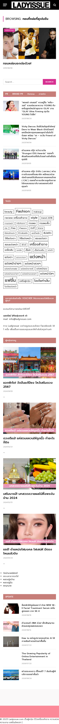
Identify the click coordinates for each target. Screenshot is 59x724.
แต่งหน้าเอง (41, 268)
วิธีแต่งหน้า (25, 238)
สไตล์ (23, 244)
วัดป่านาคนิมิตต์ (10, 573)
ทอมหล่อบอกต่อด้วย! (17, 63)
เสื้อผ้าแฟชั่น (39, 250)
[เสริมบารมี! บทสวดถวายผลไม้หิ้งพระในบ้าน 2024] (29, 473)
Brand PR (17, 94)
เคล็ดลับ (9, 250)
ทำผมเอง (23, 228)
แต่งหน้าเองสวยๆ (29, 274)
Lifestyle (9, 30)
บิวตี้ (32, 228)
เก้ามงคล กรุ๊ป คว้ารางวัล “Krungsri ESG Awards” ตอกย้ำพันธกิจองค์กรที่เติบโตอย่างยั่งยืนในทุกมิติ (39, 155)
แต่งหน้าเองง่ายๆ (12, 274)
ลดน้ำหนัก (35, 233)
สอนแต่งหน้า (11, 244)
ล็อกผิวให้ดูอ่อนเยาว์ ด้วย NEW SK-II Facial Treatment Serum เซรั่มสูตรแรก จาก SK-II (39, 608)
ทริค (6, 228)
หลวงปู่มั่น (7, 582)
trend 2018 (46, 218)
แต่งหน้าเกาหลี (27, 268)
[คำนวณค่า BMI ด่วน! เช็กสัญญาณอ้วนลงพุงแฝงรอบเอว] (11, 626)
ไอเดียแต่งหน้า (11, 286)
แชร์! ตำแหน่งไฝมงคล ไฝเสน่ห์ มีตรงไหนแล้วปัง (27, 551)
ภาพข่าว (42, 94)
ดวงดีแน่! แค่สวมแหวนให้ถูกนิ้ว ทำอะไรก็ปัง (29, 440)
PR (6, 94)
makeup (38, 211)
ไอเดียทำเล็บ (42, 280)
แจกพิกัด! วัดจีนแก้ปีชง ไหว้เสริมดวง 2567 (28, 384)
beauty (8, 211)
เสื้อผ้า (28, 250)
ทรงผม (32, 223)
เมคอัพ (19, 250)
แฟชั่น (10, 280)
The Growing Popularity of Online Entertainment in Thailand (36, 656)
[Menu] (5, 5)
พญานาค (7, 585)
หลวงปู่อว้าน (9, 579)
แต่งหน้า (37, 256)
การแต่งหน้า (9, 223)
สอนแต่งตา (41, 238)
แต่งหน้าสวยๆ (33, 264)
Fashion (23, 211)
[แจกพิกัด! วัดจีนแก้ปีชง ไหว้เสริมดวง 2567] (29, 362)
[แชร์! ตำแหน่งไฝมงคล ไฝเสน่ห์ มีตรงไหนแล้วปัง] (29, 529)
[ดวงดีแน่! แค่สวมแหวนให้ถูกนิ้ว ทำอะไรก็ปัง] (29, 418)
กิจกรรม (31, 94)
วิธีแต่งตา (10, 238)
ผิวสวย (40, 228)
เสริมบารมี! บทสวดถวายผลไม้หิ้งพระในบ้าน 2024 (28, 496)
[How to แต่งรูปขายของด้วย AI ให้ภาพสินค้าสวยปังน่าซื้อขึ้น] (11, 641)
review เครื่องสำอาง (16, 218)
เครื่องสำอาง (38, 244)
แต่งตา (9, 257)
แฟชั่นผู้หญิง (25, 281)
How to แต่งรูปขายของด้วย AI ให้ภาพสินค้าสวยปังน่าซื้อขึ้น (38, 640)
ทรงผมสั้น (44, 223)
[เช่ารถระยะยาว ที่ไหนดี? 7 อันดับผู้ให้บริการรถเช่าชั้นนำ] (11, 675)
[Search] (54, 5)
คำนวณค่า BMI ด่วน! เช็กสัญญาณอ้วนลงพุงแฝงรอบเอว (38, 624)
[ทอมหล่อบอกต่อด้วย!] (29, 43)
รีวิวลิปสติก (23, 233)
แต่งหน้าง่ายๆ (13, 263)
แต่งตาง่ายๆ (21, 257)
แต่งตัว (50, 250)
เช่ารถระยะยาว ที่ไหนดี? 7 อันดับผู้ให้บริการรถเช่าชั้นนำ (39, 673)
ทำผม (13, 228)
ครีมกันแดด (20, 223)
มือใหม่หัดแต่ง (10, 233)
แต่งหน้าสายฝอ (11, 268)
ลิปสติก (47, 233)
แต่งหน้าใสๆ (47, 274)
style (34, 218)
